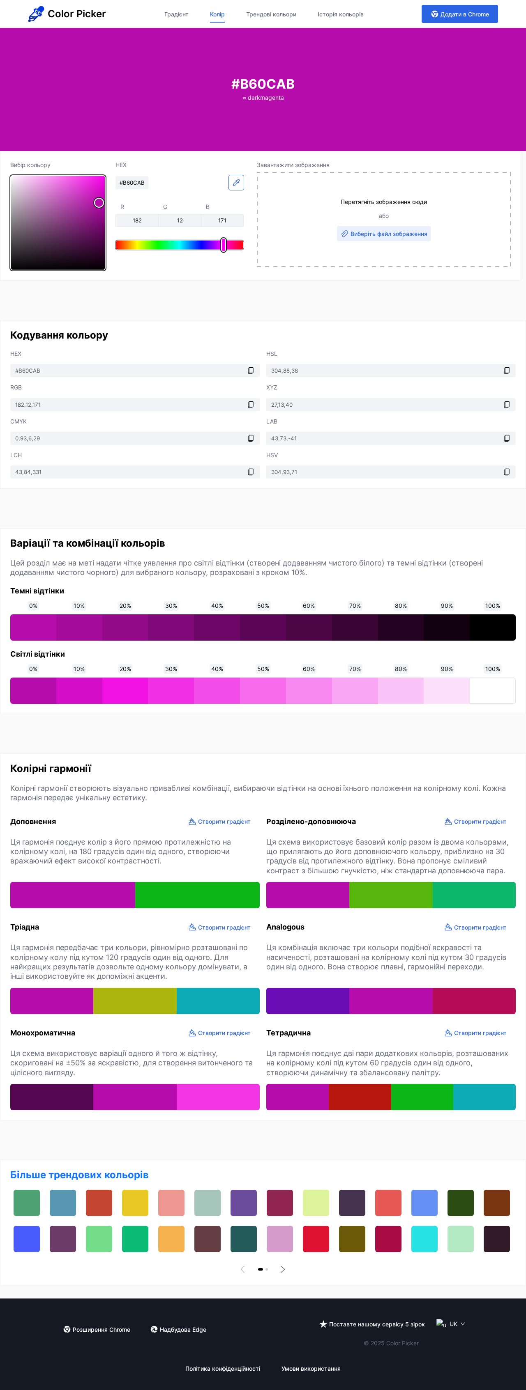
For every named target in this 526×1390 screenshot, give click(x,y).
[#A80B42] (388, 1239)
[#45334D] (352, 1203)
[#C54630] (99, 1203)
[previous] (244, 1269)
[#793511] (497, 1203)
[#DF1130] (316, 1239)
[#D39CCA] (280, 1239)
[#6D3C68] (63, 1239)
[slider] (58, 222)
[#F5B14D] (171, 1239)
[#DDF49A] (316, 1203)
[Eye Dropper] (236, 182)
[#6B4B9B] (244, 1203)
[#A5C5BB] (207, 1203)
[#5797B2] (63, 1203)
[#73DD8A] (99, 1239)
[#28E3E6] (424, 1239)
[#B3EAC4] (461, 1239)
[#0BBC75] (135, 1239)
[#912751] (280, 1203)
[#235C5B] (244, 1239)
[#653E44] (207, 1239)
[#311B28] (497, 1239)
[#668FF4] (424, 1203)
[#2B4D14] (461, 1203)
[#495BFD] (27, 1239)
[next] (282, 1269)
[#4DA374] (27, 1203)
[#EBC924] (135, 1203)
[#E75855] (388, 1203)
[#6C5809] (352, 1239)
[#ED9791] (171, 1203)
